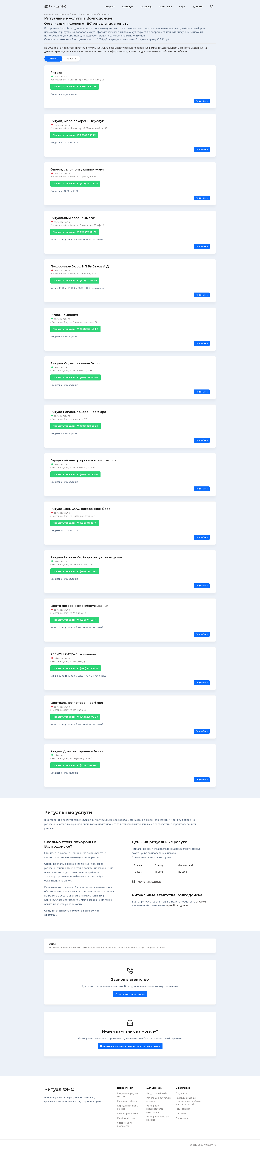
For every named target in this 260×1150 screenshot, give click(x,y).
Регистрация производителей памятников (154, 1108)
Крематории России (127, 1113)
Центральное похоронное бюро (76, 703)
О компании (182, 1118)
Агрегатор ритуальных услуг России (60, 14)
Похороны (109, 6)
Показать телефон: (74, 86)
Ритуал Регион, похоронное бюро (78, 412)
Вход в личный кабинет (158, 1093)
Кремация (127, 6)
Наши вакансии (183, 1108)
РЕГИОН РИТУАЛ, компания (73, 654)
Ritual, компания (64, 315)
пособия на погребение (173, 51)
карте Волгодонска (177, 905)
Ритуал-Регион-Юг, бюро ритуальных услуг (86, 557)
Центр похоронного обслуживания (79, 606)
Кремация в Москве (127, 1101)
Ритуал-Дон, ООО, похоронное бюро (80, 509)
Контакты (181, 1113)
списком (201, 901)
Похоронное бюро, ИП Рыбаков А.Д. (80, 266)
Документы (181, 1093)
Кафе (182, 6)
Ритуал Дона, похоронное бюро (76, 751)
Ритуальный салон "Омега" (72, 218)
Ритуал (56, 72)
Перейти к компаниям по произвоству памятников (130, 1046)
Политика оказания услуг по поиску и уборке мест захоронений (188, 1101)
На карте (71, 58)
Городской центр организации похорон (83, 460)
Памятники (165, 6)
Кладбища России (126, 1118)
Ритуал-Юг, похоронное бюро (74, 363)
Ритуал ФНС (57, 6)
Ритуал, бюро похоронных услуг (77, 121)
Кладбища (146, 6)
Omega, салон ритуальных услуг (77, 169)
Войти (199, 6)
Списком (53, 58)
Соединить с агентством (130, 994)
